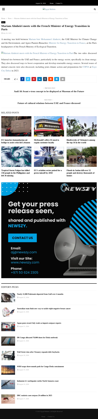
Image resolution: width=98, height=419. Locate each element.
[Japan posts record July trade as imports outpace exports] (8, 326)
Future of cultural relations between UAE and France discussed (49, 103)
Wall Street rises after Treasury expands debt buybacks (38, 352)
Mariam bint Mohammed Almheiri (44, 39)
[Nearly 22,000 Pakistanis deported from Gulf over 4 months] (8, 297)
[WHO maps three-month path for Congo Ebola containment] (8, 370)
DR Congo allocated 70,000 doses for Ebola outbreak (37, 338)
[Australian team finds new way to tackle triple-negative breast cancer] (8, 312)
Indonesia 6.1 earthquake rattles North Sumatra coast (38, 381)
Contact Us (59, 3)
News (3, 22)
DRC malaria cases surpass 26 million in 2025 (34, 395)
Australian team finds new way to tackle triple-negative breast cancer (44, 309)
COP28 (86, 66)
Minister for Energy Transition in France (67, 42)
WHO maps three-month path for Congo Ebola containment (40, 366)
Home (51, 3)
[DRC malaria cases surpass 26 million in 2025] (8, 399)
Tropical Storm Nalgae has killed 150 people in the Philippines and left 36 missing (15, 173)
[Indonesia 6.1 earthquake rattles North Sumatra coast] (8, 384)
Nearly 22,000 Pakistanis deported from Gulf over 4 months (40, 294)
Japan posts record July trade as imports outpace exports (39, 323)
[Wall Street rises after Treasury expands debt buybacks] (8, 355)
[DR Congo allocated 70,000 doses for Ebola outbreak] (8, 341)
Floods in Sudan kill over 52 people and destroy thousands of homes (80, 173)
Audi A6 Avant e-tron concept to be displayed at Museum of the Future (49, 91)
